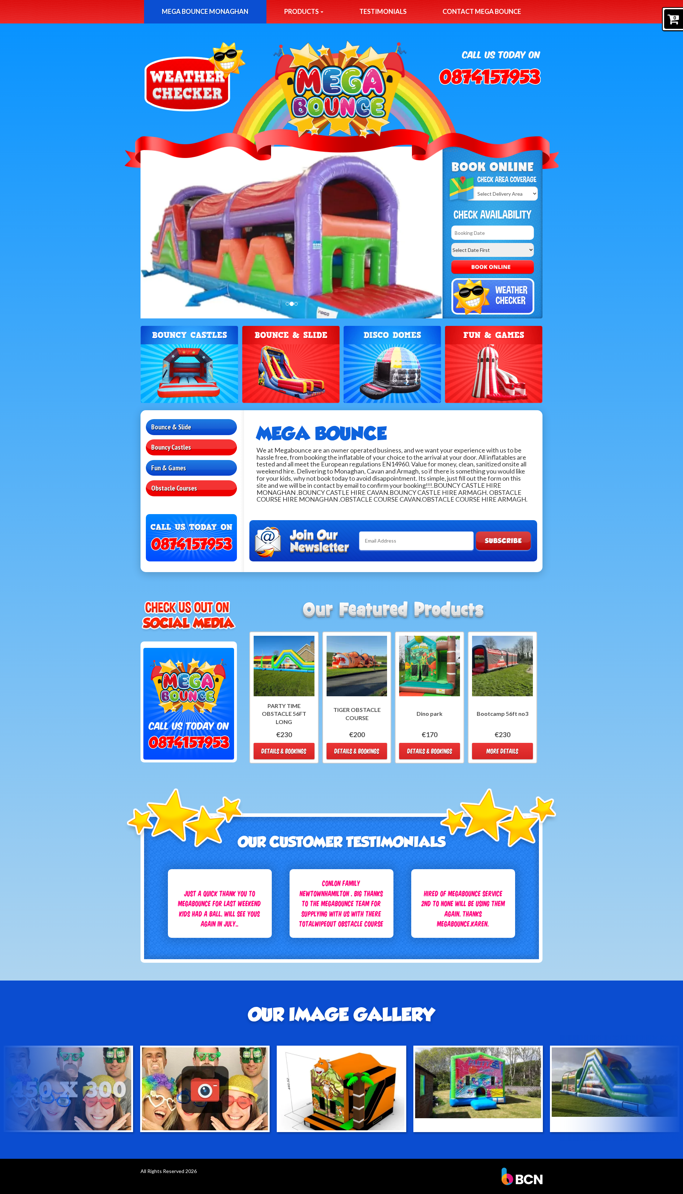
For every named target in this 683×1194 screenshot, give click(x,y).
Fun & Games (168, 467)
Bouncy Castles (171, 447)
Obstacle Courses (174, 488)
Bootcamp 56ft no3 (502, 713)
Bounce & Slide (171, 427)
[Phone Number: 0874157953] (490, 77)
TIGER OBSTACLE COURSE (357, 713)
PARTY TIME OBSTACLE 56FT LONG (284, 713)
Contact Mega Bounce (482, 11)
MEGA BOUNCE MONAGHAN (205, 11)
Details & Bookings (283, 750)
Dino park (430, 713)
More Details (502, 750)
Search (492, 267)
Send (503, 541)
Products (302, 11)
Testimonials (383, 11)
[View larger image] (68, 1089)
